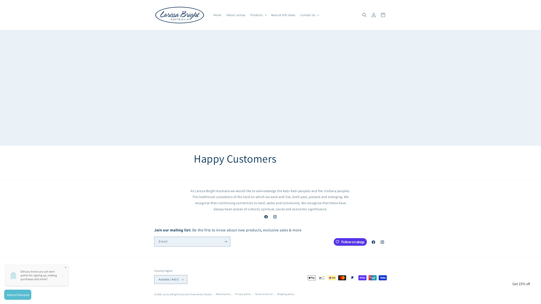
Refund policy (223, 294)
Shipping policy (286, 294)
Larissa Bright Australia (176, 294)
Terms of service (264, 294)
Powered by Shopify (201, 294)
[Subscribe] (225, 242)
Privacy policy (243, 294)
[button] (258, 15)
